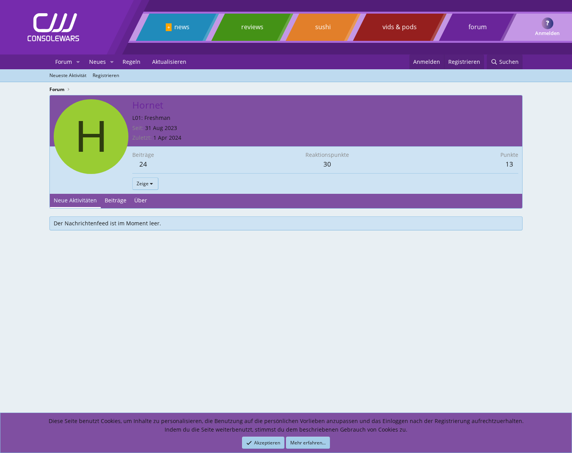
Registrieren (106, 75)
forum (477, 27)
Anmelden (547, 33)
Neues (97, 61)
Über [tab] (140, 200)
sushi (323, 27)
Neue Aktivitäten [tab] (75, 200)
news (181, 27)
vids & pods (400, 27)
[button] (78, 61)
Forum (63, 61)
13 (509, 164)
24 (143, 164)
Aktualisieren (169, 61)
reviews (252, 27)
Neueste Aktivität (67, 75)
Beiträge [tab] (115, 200)
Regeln (131, 61)
